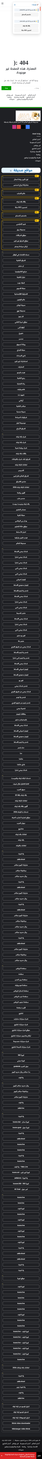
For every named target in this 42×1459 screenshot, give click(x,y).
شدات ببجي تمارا (21, 557)
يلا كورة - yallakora (21, 1178)
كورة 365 (21, 1055)
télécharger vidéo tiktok (21, 1429)
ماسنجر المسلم (21, 216)
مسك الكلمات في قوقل (21, 255)
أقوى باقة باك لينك (21, 806)
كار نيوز (21, 316)
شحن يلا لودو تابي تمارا (21, 658)
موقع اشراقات (21, 235)
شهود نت (21, 395)
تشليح (21, 1013)
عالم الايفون (21, 300)
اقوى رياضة (21, 493)
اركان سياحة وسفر (21, 246)
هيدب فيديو (21, 372)
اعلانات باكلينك (21, 846)
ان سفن (21, 266)
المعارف (21, 367)
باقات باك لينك (21, 453)
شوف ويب (21, 283)
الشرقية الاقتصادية (21, 294)
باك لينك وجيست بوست (21, 504)
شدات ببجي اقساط (21, 551)
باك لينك (21, 840)
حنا (21, 753)
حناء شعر (21, 748)
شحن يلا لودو (21, 697)
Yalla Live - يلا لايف (21, 1167)
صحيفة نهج (21, 311)
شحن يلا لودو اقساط (21, 591)
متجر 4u (21, 641)
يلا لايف (21, 1077)
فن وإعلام (9, 95)
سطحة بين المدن (21, 980)
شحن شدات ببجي (21, 686)
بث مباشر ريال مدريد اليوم (21, 1072)
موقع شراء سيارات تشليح (21, 1030)
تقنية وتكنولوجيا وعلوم (25, 99)
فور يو (21, 680)
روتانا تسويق (21, 344)
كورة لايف (21, 1209)
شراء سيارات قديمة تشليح (21, 1047)
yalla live (21, 1108)
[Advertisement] (21, 34)
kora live (21, 1203)
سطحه (21, 974)
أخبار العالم (32, 95)
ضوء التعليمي (21, 224)
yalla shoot (21, 859)
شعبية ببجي (21, 708)
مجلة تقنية (21, 515)
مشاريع (21, 829)
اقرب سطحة (21, 1008)
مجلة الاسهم (21, 288)
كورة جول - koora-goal (21, 1127)
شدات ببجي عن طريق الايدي (21, 647)
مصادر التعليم (21, 510)
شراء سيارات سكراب (21, 1019)
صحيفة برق (21, 230)
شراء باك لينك (21, 437)
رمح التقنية (21, 378)
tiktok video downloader (21, 1423)
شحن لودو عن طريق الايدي (21, 703)
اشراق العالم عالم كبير (21, 476)
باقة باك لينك (21, 202)
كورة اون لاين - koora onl (21, 1172)
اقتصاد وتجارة (19, 97)
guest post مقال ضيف (21, 784)
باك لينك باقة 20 (21, 795)
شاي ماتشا (21, 764)
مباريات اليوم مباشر (21, 865)
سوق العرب (21, 789)
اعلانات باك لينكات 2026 (21, 1368)
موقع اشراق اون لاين (21, 241)
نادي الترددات (21, 356)
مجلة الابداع (21, 350)
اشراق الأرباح (21, 429)
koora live (21, 1144)
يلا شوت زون (21, 1387)
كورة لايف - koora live (21, 1331)
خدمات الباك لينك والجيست (21, 778)
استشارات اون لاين (21, 361)
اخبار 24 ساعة (21, 532)
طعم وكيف (21, 389)
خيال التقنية (21, 277)
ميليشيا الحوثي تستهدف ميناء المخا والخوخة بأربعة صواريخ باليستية (20, 1455)
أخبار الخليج (30, 97)
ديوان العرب (21, 823)
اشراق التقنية (21, 260)
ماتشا (21, 759)
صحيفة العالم (21, 543)
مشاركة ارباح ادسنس (21, 185)
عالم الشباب (21, 193)
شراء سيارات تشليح (21, 1024)
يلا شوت (21, 854)
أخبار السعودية (20, 95)
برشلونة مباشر (21, 871)
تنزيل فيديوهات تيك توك (21, 1418)
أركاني (21, 400)
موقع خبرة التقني (21, 322)
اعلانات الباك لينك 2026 (21, 487)
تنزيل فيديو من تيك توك (21, 1406)
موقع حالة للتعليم (21, 526)
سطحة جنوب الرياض (21, 1002)
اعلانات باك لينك (21, 834)
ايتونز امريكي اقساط (21, 669)
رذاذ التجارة (21, 384)
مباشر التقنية (21, 406)
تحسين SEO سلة (21, 207)
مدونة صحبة (21, 412)
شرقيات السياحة (21, 417)
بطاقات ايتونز (21, 714)
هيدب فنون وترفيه (21, 538)
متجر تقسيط (21, 613)
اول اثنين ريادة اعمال (21, 179)
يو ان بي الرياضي (21, 521)
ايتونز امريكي (21, 579)
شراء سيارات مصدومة (21, 1041)
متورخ (21, 333)
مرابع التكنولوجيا (21, 271)
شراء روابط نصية (21, 448)
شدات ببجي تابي (21, 568)
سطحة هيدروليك (21, 985)
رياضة (9, 97)
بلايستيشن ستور (21, 720)
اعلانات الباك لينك (21, 465)
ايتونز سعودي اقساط (21, 585)
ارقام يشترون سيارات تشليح (21, 1036)
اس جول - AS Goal (21, 1189)
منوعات (12, 99)
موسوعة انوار (21, 423)
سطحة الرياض (21, 968)
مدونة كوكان (21, 305)
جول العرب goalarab (21, 1066)
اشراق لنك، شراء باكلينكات (21, 459)
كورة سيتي (21, 1061)
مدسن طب (21, 498)
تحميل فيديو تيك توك (21, 1412)
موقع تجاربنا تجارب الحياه (21, 817)
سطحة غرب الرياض (21, 996)
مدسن (21, 339)
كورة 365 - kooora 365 (21, 1184)
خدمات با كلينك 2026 (21, 812)
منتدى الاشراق (21, 482)
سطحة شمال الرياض (21, 991)
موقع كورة (21, 1278)
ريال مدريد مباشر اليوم (21, 1086)
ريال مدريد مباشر (21, 876)
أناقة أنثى (21, 328)
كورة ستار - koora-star (21, 1122)
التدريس (21, 470)
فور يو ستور (21, 635)
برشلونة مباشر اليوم (21, 1091)
